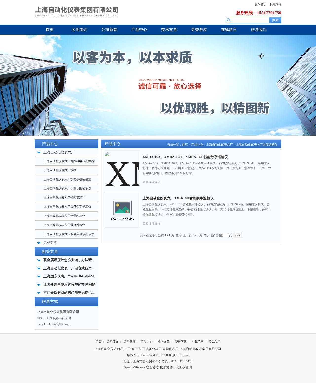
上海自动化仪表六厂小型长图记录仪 (67, 188)
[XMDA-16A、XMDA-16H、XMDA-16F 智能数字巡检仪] (122, 165)
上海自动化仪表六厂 (219, 144)
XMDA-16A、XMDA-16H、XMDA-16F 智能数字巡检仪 (185, 157)
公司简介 (112, 341)
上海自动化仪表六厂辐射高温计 (64, 197)
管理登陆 (152, 367)
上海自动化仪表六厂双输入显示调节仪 (69, 234)
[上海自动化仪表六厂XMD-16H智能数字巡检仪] (122, 206)
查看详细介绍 (151, 182)
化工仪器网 (184, 367)
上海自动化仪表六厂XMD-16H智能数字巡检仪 (178, 198)
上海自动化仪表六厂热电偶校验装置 (67, 179)
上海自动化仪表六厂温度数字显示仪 (67, 206)
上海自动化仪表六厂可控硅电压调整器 (69, 161)
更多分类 (50, 242)
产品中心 (197, 144)
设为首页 (261, 4)
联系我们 (215, 341)
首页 (185, 144)
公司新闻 (130, 341)
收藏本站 (275, 4)
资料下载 (181, 341)
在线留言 (198, 341)
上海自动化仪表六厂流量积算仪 (64, 216)
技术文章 (164, 341)
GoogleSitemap (134, 367)
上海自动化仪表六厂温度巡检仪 (64, 225)
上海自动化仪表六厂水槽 (60, 170)
